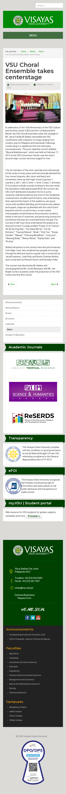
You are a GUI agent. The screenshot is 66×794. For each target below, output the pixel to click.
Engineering (14, 671)
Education (13, 667)
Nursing (12, 688)
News (9, 329)
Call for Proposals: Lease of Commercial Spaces (29, 639)
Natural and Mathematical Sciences (24, 684)
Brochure (10, 318)
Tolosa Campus (15, 716)
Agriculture (14, 654)
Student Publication (15, 335)
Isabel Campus (15, 711)
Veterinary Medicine (17, 693)
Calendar (10, 324)
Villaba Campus (15, 720)
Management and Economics (21, 680)
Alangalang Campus (17, 707)
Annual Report (12, 308)
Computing (13, 658)
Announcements (14, 302)
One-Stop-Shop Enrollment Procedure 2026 (27, 635)
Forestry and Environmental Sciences (25, 675)
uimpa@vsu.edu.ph (24, 588)
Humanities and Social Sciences (23, 662)
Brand (8, 313)
